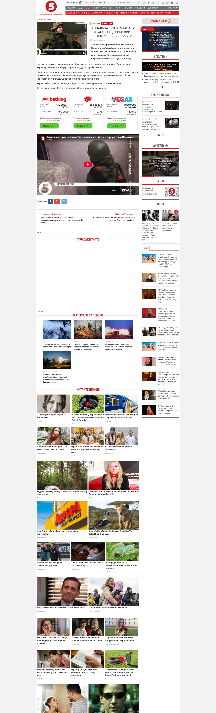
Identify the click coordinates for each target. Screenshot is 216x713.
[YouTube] (172, 3)
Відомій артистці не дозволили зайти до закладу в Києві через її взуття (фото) (168, 394)
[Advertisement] (88, 111)
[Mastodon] (162, 3)
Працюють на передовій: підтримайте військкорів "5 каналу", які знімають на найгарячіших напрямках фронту (152, 111)
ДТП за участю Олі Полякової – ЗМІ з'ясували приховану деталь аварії (167, 409)
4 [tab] (166, 87)
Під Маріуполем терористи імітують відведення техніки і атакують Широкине (87, 346)
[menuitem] (71, 8)
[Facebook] (134, 3)
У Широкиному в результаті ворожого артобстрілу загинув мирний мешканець (118, 346)
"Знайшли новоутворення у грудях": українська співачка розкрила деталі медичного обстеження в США (166, 315)
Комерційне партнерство (148, 189)
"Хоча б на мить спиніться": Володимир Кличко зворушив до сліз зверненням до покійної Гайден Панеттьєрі (168, 261)
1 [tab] (151, 51)
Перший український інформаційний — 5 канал (51, 8)
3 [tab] (162, 87)
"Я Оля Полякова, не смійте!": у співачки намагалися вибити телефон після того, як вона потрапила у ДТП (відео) (168, 296)
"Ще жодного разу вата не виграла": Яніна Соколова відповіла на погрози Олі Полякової (168, 331)
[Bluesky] (167, 3)
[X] (158, 3)
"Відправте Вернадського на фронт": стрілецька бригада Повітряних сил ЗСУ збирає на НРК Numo (151, 128)
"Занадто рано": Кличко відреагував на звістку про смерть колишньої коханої (168, 346)
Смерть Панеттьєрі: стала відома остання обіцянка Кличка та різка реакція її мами (168, 361)
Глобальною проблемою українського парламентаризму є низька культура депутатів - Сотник (62, 220)
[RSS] (176, 3)
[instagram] (138, 3)
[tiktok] (143, 3)
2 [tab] (170, 51)
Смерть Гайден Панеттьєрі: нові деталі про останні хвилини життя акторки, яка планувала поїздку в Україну (168, 378)
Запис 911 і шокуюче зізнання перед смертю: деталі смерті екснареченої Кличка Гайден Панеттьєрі (168, 278)
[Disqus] (88, 278)
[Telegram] (148, 3)
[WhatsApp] (153, 3)
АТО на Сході (107, 23)
